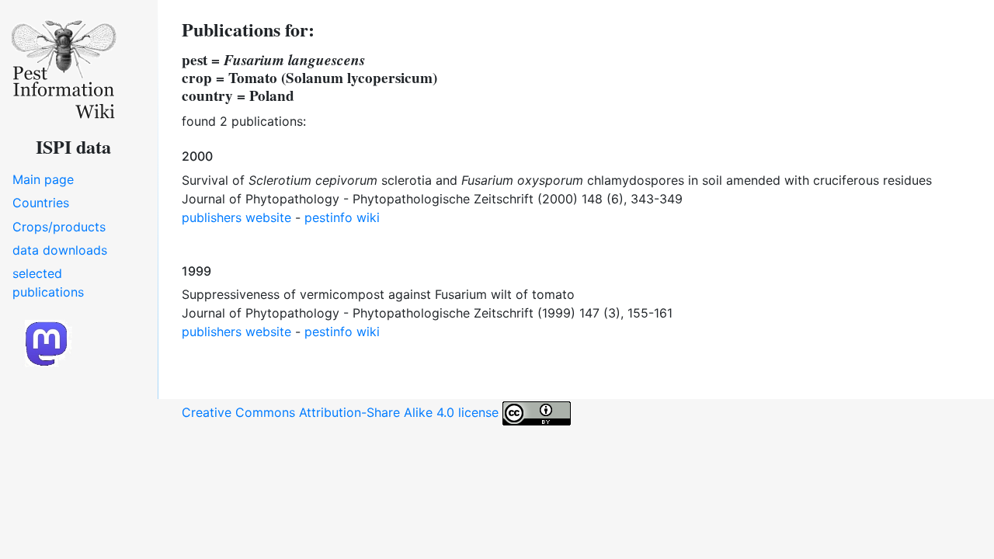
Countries (40, 202)
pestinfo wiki (342, 217)
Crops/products (59, 226)
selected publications (48, 283)
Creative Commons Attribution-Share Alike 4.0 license (342, 412)
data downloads (59, 250)
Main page (43, 179)
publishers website (236, 217)
